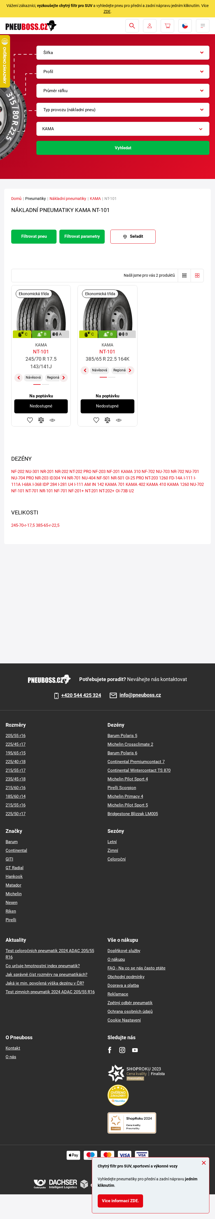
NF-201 (113, 471)
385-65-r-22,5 (47, 525)
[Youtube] (135, 1050)
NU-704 (18, 478)
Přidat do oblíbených (30, 420)
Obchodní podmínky (126, 976)
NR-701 (74, 478)
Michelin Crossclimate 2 (130, 744)
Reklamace (118, 994)
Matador (13, 885)
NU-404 (88, 478)
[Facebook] (109, 1050)
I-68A (26, 484)
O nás (11, 1056)
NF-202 (17, 471)
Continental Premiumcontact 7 (136, 761)
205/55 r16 (15, 735)
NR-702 (177, 471)
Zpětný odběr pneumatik (130, 1002)
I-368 (36, 484)
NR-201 (47, 471)
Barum (12, 841)
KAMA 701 (115, 484)
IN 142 (98, 484)
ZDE (107, 11)
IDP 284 (50, 484)
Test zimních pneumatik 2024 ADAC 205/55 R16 (50, 991)
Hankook (14, 876)
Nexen (11, 902)
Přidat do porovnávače (41, 420)
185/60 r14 (15, 796)
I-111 (188, 478)
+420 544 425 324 (81, 695)
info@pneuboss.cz (140, 695)
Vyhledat (123, 147)
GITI (9, 859)
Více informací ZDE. (120, 1200)
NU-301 (32, 471)
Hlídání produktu (52, 420)
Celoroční (117, 859)
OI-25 (130, 478)
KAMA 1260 (178, 484)
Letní (112, 841)
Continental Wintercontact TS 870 (139, 770)
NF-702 (148, 471)
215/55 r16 (15, 805)
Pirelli (11, 919)
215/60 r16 (15, 787)
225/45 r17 (15, 744)
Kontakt (13, 1048)
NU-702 (197, 484)
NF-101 (17, 490)
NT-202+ (106, 490)
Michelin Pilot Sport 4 (128, 779)
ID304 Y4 (58, 478)
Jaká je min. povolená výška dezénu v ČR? (45, 983)
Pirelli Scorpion (122, 787)
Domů (16, 198)
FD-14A (176, 478)
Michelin (14, 893)
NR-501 (117, 478)
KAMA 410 (156, 484)
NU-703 (163, 471)
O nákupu (116, 959)
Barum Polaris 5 (122, 735)
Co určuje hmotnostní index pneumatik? (43, 965)
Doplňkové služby (124, 950)
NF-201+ (76, 490)
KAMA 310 (131, 471)
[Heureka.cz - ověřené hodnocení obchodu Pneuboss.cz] (121, 1094)
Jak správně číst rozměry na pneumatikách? (46, 974)
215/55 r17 (15, 770)
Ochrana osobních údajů (130, 1011)
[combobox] (122, 53)
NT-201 (91, 490)
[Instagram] (122, 1050)
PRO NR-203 (37, 478)
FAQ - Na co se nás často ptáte (136, 968)
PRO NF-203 (94, 471)
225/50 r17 (15, 813)
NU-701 (192, 471)
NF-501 (103, 478)
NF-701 (60, 490)
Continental (16, 850)
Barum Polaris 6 (122, 753)
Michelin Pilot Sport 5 (128, 805)
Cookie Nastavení (124, 1020)
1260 (163, 478)
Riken (11, 911)
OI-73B (122, 490)
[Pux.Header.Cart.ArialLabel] (167, 25)
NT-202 (75, 471)
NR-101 (46, 490)
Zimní (113, 850)
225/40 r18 (15, 761)
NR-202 (61, 471)
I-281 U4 (65, 484)
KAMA (95, 198)
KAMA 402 (135, 484)
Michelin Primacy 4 (125, 796)
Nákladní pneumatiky (68, 198)
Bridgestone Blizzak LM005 (133, 813)
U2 (131, 490)
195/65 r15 (15, 753)
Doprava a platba (123, 985)
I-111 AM (82, 484)
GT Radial (15, 867)
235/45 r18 (15, 779)
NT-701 (31, 490)
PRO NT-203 (147, 478)
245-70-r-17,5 (23, 525)
